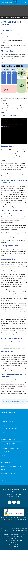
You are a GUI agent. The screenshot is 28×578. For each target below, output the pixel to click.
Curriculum (20, 17)
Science (3, 480)
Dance (3, 425)
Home (2, 17)
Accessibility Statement (14, 540)
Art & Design (5, 418)
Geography (5, 451)
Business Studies (7, 421)
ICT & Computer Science (9, 459)
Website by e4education (14, 536)
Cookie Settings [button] (14, 546)
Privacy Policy (14, 544)
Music (3, 469)
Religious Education (8, 477)
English (3, 436)
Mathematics (5, 462)
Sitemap (14, 542)
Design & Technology (9, 429)
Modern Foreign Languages (11, 466)
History (4, 455)
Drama (3, 432)
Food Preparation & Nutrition (8, 444)
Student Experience (10, 17)
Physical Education (8, 473)
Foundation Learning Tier (10, 448)
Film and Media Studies (9, 439)
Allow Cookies (4, 126)
